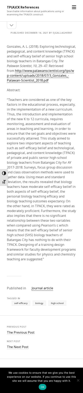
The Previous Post (20, 332)
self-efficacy (21, 303)
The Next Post (17, 347)
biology (39, 303)
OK (43, 387)
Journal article (42, 288)
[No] (78, 380)
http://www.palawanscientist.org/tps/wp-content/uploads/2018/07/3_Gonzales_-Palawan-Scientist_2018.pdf (40, 75)
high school (57, 303)
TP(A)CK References (23, 7)
